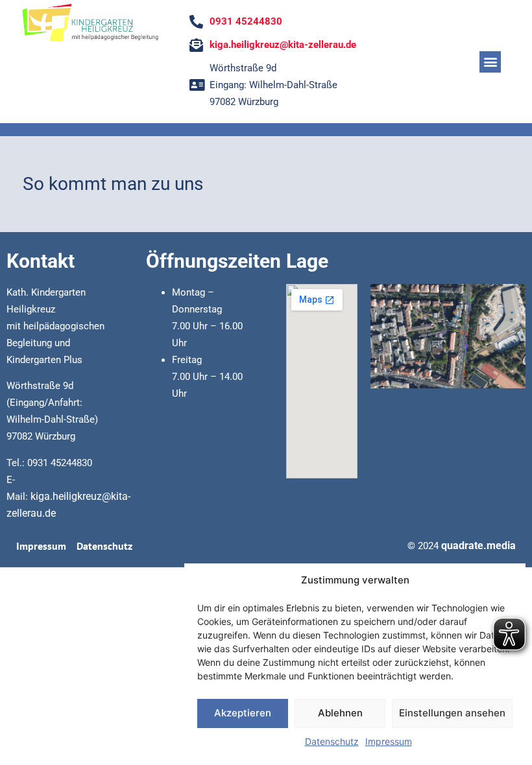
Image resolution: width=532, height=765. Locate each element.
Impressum (388, 741)
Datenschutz (332, 741)
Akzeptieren (242, 713)
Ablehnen (340, 713)
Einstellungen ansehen (452, 713)
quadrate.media (478, 545)
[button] (490, 62)
